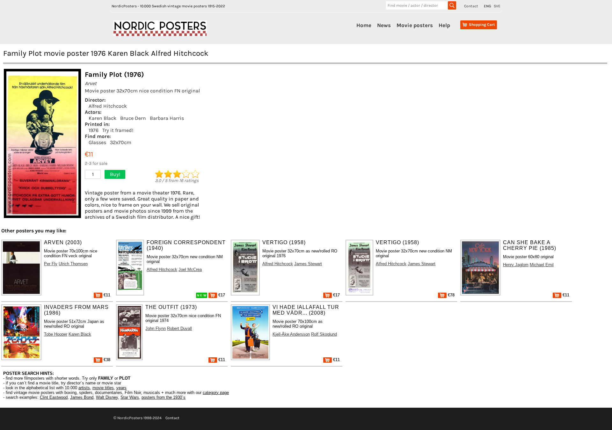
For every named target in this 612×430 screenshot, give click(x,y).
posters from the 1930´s (164, 397)
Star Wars (129, 397)
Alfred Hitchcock (108, 106)
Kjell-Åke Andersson (291, 334)
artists (84, 387)
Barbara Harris (167, 118)
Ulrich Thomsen (73, 263)
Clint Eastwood (54, 397)
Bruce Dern (133, 118)
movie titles (103, 387)
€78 (451, 295)
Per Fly (50, 263)
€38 (106, 359)
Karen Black (102, 118)
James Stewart (308, 263)
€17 (221, 295)
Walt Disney (107, 397)
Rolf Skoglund (324, 334)
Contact (471, 6)
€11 (106, 295)
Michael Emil (542, 264)
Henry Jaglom (515, 264)
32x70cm (120, 142)
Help (444, 25)
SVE (497, 6)
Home (363, 25)
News (384, 25)
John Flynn (155, 328)
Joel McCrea (190, 269)
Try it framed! (117, 130)
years (121, 387)
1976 (93, 130)
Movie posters (415, 25)
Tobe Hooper (55, 334)
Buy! (115, 174)
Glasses (97, 142)
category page (216, 392)
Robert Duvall (179, 328)
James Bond (81, 397)
